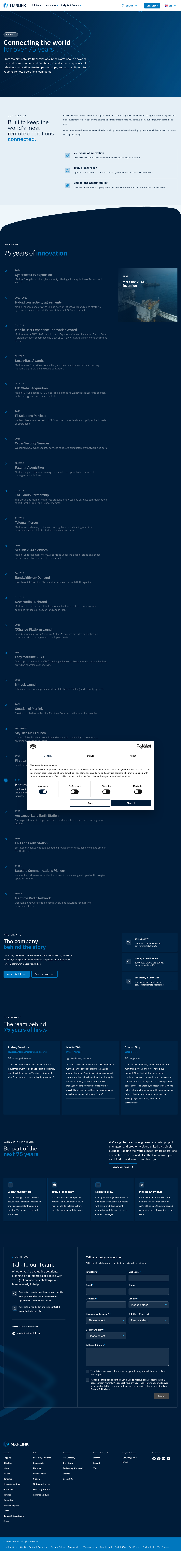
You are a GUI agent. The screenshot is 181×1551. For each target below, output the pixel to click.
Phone (132, 1285)
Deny (90, 803)
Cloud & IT (38, 1479)
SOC (95, 1468)
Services (96, 1457)
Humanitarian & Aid (12, 1484)
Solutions (36, 5)
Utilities (7, 1473)
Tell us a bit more (95, 1345)
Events (125, 1462)
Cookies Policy (27, 1547)
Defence (7, 1495)
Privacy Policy (58, 1547)
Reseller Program (11, 1505)
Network (37, 1468)
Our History (68, 1463)
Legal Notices (10, 1547)
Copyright (43, 1547)
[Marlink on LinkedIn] (154, 1458)
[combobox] (149, 1304)
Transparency (90, 1547)
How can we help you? (98, 1314)
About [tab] (133, 756)
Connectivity (38, 1463)
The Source (163, 1547)
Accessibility (74, 1547)
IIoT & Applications (41, 1484)
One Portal (134, 1547)
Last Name (135, 1271)
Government (9, 1489)
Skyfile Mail (106, 1547)
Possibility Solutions (42, 1457)
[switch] (75, 791)
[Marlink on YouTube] (163, 1458)
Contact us (152, 5)
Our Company (69, 1457)
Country (133, 1298)
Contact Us (68, 1479)
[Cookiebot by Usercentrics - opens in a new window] (138, 746)
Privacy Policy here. (100, 1389)
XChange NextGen (41, 1495)
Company (51, 5)
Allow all (131, 803)
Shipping (7, 1457)
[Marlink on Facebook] (158, 1458)
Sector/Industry (95, 1329)
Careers (66, 1473)
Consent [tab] (48, 756)
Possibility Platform (41, 1489)
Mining (6, 1468)
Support (96, 1463)
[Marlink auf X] (168, 1458)
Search (129, 5)
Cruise (6, 1521)
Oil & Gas (8, 1463)
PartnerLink (148, 1547)
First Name (92, 1271)
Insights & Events (70, 5)
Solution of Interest (139, 1314)
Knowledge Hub (129, 1457)
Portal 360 (120, 1547)
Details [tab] (90, 756)
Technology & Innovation (74, 1468)
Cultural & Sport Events (14, 1516)
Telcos (6, 1510)
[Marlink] (15, 5)
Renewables (9, 1479)
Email (89, 1285)
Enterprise (8, 1500)
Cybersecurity (39, 1473)
